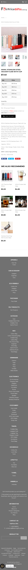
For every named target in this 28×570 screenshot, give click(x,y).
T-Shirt (14, 265)
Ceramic (14, 360)
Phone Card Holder (14, 391)
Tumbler (14, 368)
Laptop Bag (14, 339)
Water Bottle (14, 370)
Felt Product (17, 551)
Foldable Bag (14, 337)
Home (2, 17)
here (6, 496)
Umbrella (14, 484)
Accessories (14, 439)
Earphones (14, 385)
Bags (14, 548)
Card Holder (14, 408)
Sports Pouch (14, 325)
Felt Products (14, 310)
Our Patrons (14, 512)
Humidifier (14, 387)
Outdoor (5, 555)
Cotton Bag (14, 333)
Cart (25, 2)
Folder (14, 410)
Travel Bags (14, 351)
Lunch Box (14, 290)
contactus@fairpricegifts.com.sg (15, 528)
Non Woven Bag (14, 341)
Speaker (14, 395)
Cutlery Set (14, 286)
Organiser (14, 275)
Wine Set (14, 467)
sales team (4, 112)
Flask (14, 362)
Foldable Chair (14, 323)
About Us (14, 509)
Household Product (6, 553)
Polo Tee (14, 263)
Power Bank (14, 393)
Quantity (3, 101)
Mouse (14, 389)
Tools (14, 277)
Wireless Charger (14, 397)
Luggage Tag (14, 433)
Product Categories (14, 510)
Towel (14, 454)
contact (14, 496)
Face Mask (14, 301)
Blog (14, 515)
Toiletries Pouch (14, 349)
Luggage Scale (14, 431)
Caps (14, 319)
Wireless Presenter (14, 399)
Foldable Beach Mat (14, 321)
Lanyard (14, 412)
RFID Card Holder (14, 416)
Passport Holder (14, 435)
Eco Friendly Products (16, 550)
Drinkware (7, 550)
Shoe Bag (14, 345)
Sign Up (24, 538)
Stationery (17, 555)
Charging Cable (14, 381)
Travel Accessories (13, 557)
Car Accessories (14, 379)
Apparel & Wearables (6, 548)
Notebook (14, 414)
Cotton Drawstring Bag (14, 335)
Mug (14, 292)
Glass (14, 364)
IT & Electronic (16, 553)
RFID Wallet (14, 418)
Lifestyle (23, 553)
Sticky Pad (14, 420)
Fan (14, 463)
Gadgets (14, 273)
